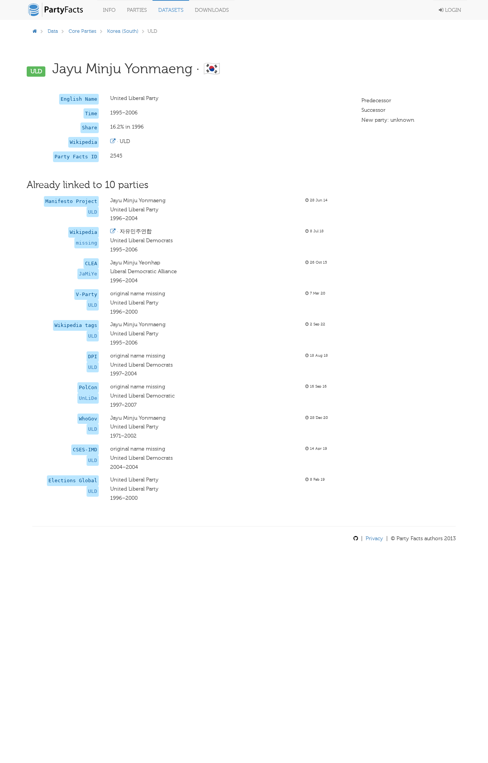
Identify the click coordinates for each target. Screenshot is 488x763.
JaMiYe (88, 274)
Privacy (374, 538)
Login (452, 10)
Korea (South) (122, 31)
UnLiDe (88, 398)
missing (86, 243)
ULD (92, 212)
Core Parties (82, 31)
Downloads (212, 10)
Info (109, 10)
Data (53, 31)
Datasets (170, 10)
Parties (137, 10)
